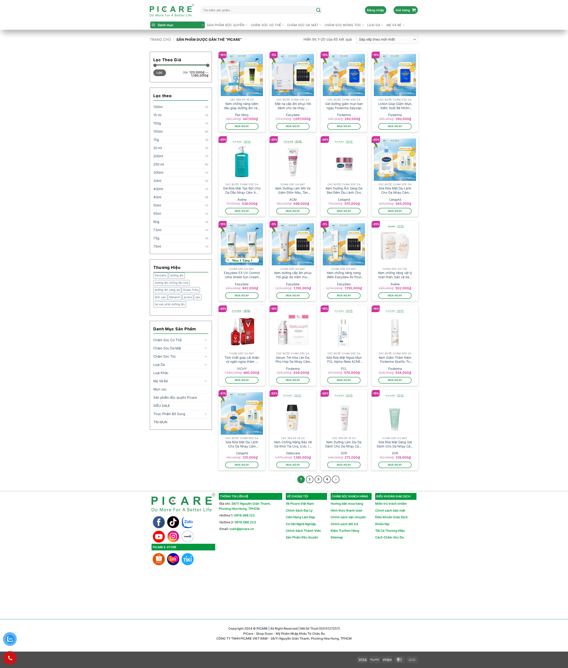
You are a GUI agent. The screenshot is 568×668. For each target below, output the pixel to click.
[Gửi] (318, 10)
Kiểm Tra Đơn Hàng (345, 530)
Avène (242, 199)
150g (157, 123)
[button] (375, 10)
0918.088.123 (244, 515)
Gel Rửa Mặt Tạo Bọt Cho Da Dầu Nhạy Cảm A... (242, 190)
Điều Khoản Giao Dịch (391, 517)
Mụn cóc (160, 389)
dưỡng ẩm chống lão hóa (171, 282)
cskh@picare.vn (241, 529)
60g (156, 222)
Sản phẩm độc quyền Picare (175, 397)
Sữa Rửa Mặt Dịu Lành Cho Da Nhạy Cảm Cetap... (395, 190)
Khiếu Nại (382, 524)
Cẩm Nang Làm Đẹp (300, 517)
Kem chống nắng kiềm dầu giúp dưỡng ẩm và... (242, 106)
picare (188, 297)
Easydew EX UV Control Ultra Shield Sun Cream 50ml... (242, 275)
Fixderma (344, 115)
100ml (158, 107)
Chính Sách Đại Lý (299, 510)
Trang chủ (160, 39)
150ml (158, 131)
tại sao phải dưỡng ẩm (170, 304)
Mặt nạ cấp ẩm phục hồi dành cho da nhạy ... (293, 106)
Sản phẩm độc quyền (226, 25)
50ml (157, 205)
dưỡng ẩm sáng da (167, 290)
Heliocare (293, 453)
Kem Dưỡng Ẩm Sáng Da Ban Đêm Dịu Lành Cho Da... (344, 190)
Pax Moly (242, 115)
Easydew (293, 115)
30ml (157, 181)
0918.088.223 (245, 522)
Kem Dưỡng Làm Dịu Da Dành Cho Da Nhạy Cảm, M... (344, 444)
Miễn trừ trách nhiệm (391, 503)
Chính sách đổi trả (344, 524)
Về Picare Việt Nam (300, 503)
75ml (157, 246)
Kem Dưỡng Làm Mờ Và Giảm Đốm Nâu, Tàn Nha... (292, 190)
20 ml (157, 148)
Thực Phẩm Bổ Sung (169, 414)
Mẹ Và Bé (394, 25)
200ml (158, 156)
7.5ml (157, 230)
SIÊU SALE (161, 406)
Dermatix (161, 275)
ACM (293, 199)
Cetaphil (344, 199)
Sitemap (337, 537)
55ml (157, 213)
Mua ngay (242, 126)
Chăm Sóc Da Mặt (302, 25)
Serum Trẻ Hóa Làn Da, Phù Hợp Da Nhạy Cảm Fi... (293, 360)
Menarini (174, 297)
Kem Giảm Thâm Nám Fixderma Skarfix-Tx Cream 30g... (395, 360)
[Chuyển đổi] (205, 340)
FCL (344, 368)
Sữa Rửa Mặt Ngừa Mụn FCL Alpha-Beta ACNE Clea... (344, 360)
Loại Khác (160, 373)
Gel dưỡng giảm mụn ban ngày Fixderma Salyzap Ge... (344, 106)
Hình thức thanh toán (347, 510)
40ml (157, 197)
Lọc (159, 72)
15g (156, 140)
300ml (158, 172)
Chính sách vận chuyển (348, 517)
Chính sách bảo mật (390, 510)
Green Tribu (191, 290)
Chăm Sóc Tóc (164, 356)
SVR (344, 453)
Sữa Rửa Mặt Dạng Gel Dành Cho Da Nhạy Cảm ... (395, 444)
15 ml (157, 115)
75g (156, 238)
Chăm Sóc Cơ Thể (266, 25)
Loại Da (373, 25)
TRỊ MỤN (160, 422)
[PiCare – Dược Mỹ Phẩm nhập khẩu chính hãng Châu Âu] (172, 10)
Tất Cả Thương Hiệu (390, 530)
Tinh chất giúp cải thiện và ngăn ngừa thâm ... (242, 360)
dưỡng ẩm (176, 275)
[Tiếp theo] (335, 479)
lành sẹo (160, 297)
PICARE (262, 628)
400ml (158, 189)
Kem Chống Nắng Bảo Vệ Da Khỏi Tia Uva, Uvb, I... (293, 444)
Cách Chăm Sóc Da (389, 537)
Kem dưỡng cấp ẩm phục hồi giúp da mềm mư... (293, 275)
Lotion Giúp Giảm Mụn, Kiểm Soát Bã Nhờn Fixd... (395, 106)
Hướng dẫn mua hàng (347, 503)
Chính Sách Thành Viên (303, 530)
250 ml (158, 164)
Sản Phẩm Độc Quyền (302, 537)
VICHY (242, 368)
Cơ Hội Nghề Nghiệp (301, 524)
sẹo (197, 297)
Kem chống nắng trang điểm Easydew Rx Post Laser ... (344, 275)
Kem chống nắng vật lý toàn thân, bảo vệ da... (395, 275)
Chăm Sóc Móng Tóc (343, 25)
